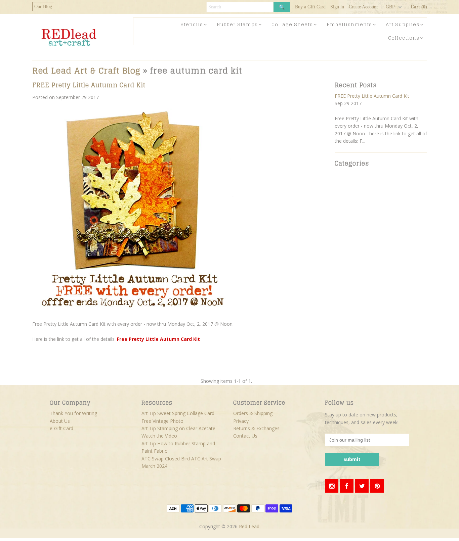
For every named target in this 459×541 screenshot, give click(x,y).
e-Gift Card (61, 428)
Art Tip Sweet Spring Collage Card (177, 413)
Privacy (241, 421)
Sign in (337, 6)
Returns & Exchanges (256, 428)
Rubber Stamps (237, 24)
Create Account (363, 6)
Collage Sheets (292, 24)
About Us (60, 421)
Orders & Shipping (253, 413)
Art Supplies (402, 24)
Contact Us (245, 436)
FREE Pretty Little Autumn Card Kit (88, 85)
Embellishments (349, 24)
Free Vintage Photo (162, 421)
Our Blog (43, 6)
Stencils (191, 24)
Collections (403, 38)
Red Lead (249, 526)
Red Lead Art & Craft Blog (86, 70)
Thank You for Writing (73, 413)
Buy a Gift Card (310, 6)
